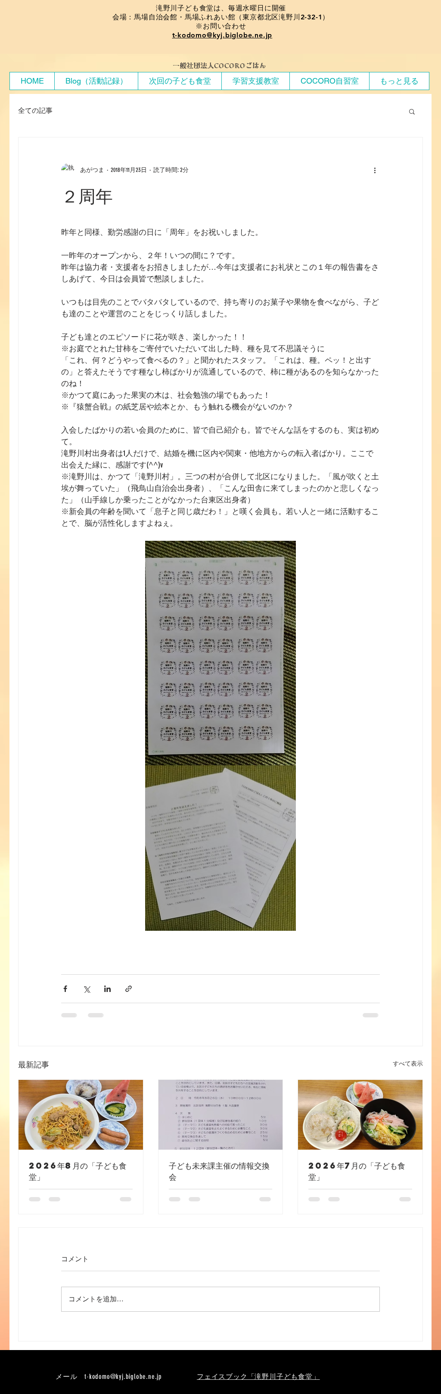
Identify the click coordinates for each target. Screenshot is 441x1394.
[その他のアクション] (375, 170)
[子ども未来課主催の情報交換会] (220, 1115)
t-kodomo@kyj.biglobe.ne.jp (222, 35)
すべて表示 (408, 1063)
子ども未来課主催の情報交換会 (219, 1171)
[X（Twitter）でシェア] (86, 989)
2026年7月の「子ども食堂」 (356, 1171)
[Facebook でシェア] (65, 989)
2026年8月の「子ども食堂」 (78, 1171)
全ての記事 (35, 110)
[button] (412, 111)
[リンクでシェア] (128, 989)
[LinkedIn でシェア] (107, 989)
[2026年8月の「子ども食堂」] (81, 1115)
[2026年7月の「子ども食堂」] (360, 1115)
